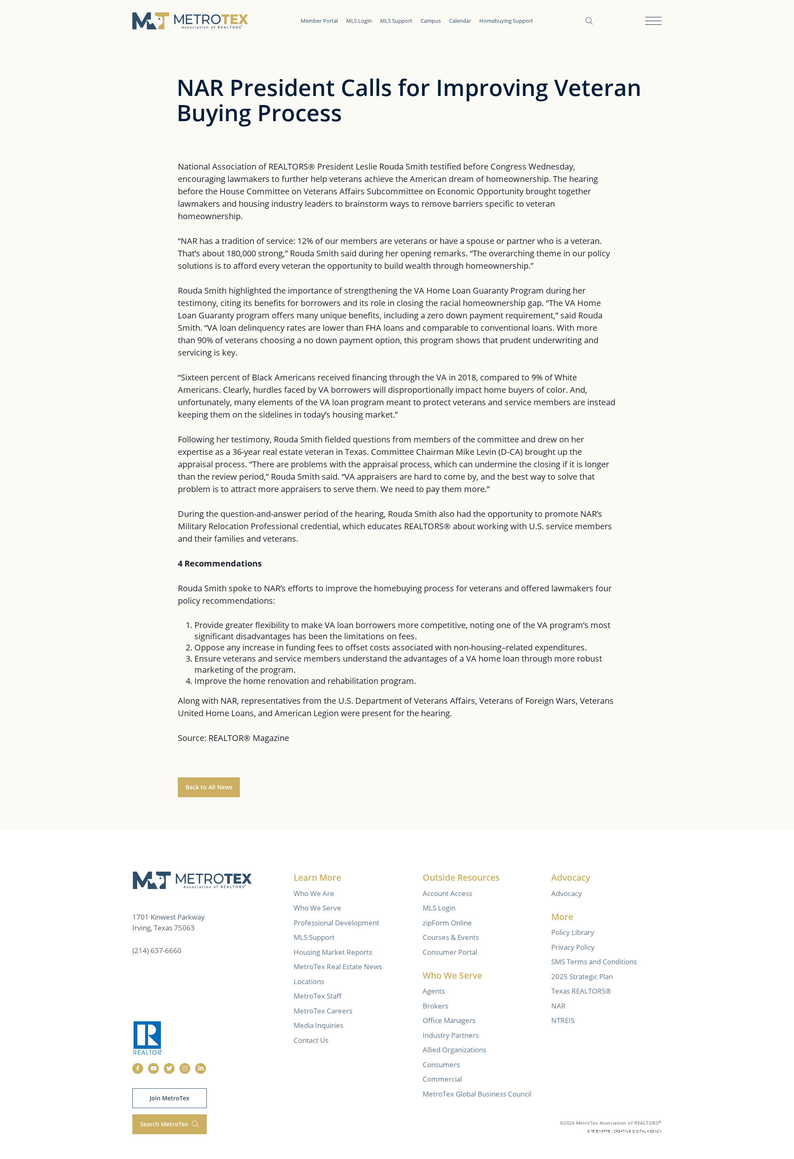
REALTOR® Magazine (248, 737)
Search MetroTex (165, 1124)
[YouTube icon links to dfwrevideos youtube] (153, 1068)
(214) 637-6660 (157, 950)
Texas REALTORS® (581, 991)
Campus (431, 20)
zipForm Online (447, 922)
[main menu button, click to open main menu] (653, 21)
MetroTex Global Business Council (477, 1094)
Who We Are (314, 893)
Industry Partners (451, 1035)
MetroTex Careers (323, 1011)
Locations (309, 981)
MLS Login (359, 20)
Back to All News (209, 787)
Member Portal (319, 20)
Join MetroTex (169, 1098)
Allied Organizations (454, 1049)
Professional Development (336, 922)
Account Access (447, 893)
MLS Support (396, 20)
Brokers (435, 1006)
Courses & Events (451, 937)
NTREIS (562, 1020)
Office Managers (449, 1020)
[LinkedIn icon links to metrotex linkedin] (200, 1068)
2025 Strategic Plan (582, 976)
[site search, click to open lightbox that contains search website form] (589, 20)
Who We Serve (317, 908)
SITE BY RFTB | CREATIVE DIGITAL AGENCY (624, 1131)
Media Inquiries (318, 1025)
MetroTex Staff (318, 996)
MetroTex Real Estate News (338, 966)
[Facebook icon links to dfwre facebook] (137, 1068)
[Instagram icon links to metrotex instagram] (184, 1068)
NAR (558, 1006)
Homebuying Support (506, 20)
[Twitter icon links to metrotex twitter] (169, 1068)
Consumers (441, 1064)
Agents (434, 991)
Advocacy (566, 893)
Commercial (442, 1079)
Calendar (460, 20)
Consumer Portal (450, 952)
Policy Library (572, 932)
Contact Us (311, 1040)
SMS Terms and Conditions (594, 961)
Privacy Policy (573, 947)
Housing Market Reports (333, 952)
